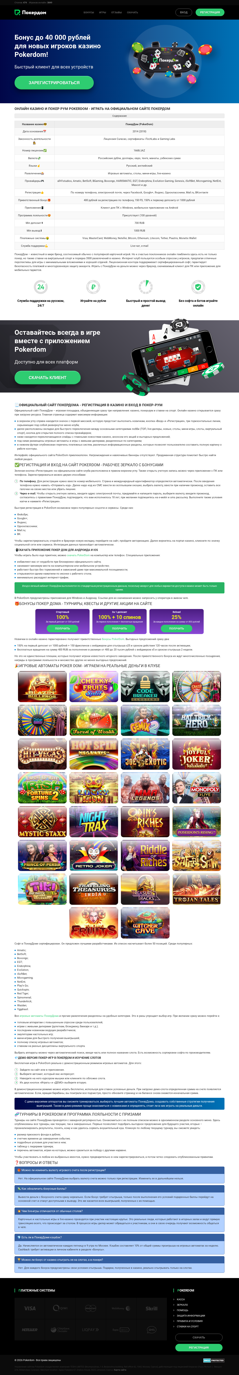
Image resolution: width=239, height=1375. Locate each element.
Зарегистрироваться (54, 82)
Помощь (182, 1310)
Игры (102, 12)
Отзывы (116, 12)
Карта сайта (120, 1370)
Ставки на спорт (188, 1326)
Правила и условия (190, 1321)
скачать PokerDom (78, 555)
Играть (42, 686)
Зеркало (182, 1304)
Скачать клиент (47, 377)
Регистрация (210, 12)
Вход (184, 12)
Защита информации (191, 1315)
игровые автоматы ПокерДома (39, 1015)
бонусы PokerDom (113, 639)
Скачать (132, 12)
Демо (42, 695)
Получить (62, 628)
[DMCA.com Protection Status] (213, 1360)
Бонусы (89, 12)
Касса (181, 1299)
